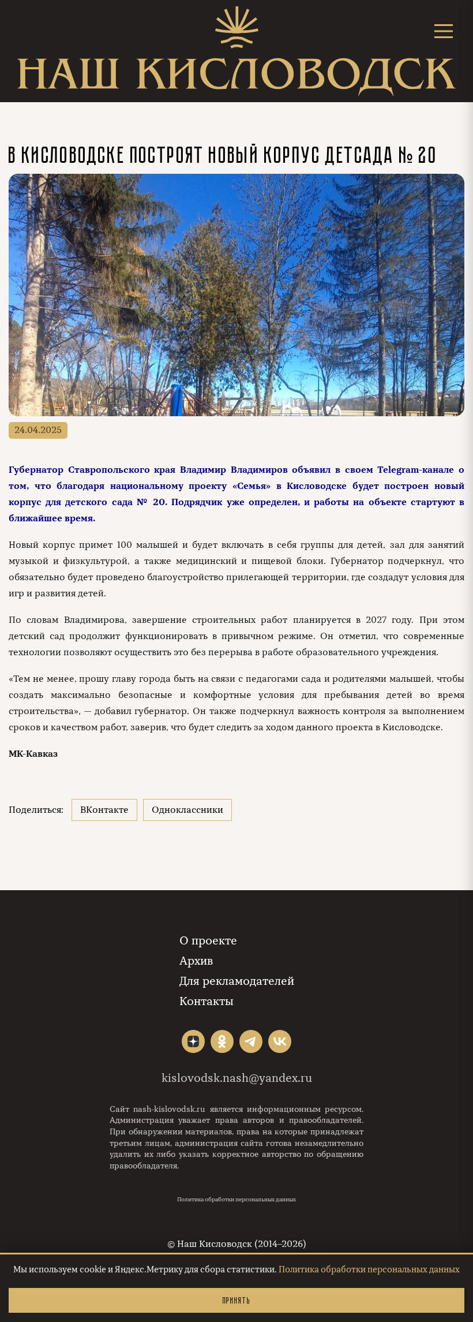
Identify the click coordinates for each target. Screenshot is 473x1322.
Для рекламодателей (236, 981)
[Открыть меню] (443, 31)
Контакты (206, 1001)
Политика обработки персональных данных (236, 1199)
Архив (196, 961)
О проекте (208, 940)
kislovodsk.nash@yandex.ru (237, 1078)
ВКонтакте (104, 810)
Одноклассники (187, 810)
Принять (236, 1300)
